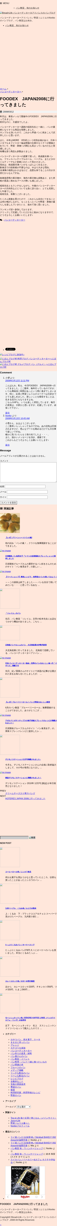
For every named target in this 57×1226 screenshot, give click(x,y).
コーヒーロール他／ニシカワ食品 (18, 872)
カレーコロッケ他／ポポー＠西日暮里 (20, 981)
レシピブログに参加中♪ (13, 354)
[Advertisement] (28, 57)
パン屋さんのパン (19, 1056)
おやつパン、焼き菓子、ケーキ (25, 1039)
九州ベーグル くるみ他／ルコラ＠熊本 (20, 908)
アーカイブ (10, 1107)
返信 (7, 413)
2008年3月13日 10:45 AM (17, 418)
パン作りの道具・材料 (21, 1053)
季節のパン (16, 1087)
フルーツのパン (18, 1067)
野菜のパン (16, 1095)
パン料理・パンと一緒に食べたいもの (29, 1062)
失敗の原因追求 (18, 1084)
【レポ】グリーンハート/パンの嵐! (18, 538)
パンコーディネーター (14, 220)
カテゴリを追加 (18, 1048)
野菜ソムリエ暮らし (20, 1123)
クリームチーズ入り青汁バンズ (20, 793)
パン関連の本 (17, 1065)
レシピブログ (17, 1078)
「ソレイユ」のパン (13, 613)
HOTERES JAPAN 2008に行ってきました (25, 798)
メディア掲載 (17, 1070)
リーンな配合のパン (20, 1076)
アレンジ (15, 1045)
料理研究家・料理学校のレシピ (25, 1092)
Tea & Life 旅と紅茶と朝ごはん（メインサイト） (34, 1118)
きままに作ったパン (20, 1042)
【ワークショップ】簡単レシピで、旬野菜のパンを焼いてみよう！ (31, 577)
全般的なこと (17, 1081)
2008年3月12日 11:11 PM (17, 381)
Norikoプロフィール (20, 1126)
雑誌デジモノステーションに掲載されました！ (23, 778)
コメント (4, 461)
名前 (2, 486)
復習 (13, 1090)
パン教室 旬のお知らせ (27, 8)
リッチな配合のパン (20, 1073)
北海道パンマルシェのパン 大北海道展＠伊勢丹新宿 (26, 645)
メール (3, 492)
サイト (3, 497)
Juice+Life (15, 1120)
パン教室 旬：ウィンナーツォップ (27, 1148)
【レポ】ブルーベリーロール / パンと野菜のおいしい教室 (27, 702)
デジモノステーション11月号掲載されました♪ (23, 759)
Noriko (8, 415)
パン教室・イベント (20, 1059)
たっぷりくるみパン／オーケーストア (20, 945)
